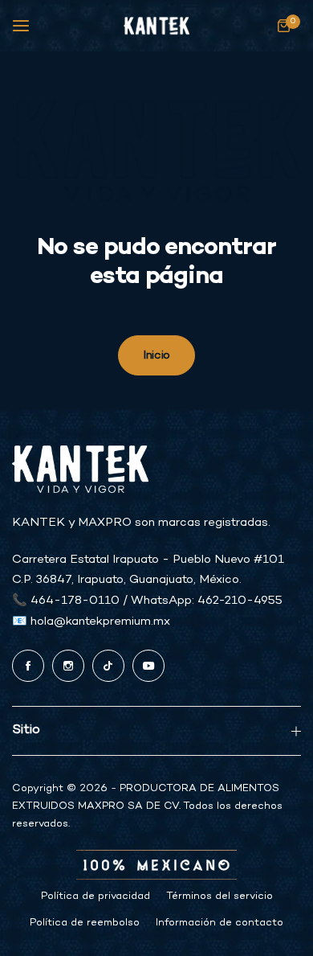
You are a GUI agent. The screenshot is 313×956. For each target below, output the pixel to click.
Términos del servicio (219, 896)
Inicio (156, 355)
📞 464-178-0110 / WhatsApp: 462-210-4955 (147, 600)
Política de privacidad (95, 896)
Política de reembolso (85, 923)
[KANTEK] (156, 26)
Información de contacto (219, 923)
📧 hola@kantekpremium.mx (91, 621)
